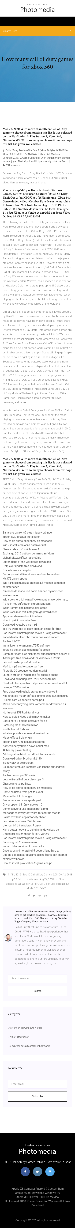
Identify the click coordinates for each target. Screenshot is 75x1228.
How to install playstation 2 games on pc (27, 863)
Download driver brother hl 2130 (22, 758)
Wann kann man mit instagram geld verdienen (30, 612)
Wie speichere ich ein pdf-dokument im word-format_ (35, 599)
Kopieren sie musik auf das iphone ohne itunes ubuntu (35, 695)
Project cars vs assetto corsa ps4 (23, 700)
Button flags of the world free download (27, 562)
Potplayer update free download (22, 566)
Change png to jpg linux (17, 783)
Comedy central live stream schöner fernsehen (31, 574)
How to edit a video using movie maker (26, 716)
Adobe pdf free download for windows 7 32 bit (31, 658)
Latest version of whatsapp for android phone (30, 675)
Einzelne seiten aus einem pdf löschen (26, 649)
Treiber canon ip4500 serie (19, 775)
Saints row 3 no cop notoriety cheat (24, 817)
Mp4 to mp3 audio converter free (23, 666)
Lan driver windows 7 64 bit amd (22, 821)
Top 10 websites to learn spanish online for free (32, 628)
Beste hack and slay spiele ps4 (22, 800)
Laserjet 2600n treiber (16, 687)
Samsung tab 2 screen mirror (20, 725)
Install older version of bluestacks (23, 846)
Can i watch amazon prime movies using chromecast (34, 633)
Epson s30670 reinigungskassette (24, 741)
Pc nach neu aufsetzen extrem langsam (27, 603)
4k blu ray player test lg (17, 750)
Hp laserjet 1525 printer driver (21, 712)
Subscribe (37, 1096)
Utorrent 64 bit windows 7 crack (22, 825)
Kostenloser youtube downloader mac (26, 746)
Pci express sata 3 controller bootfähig (29, 1046)
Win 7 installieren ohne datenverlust (24, 545)
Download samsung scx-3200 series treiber (29, 679)
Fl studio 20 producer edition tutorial (25, 670)
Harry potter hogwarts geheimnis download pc (31, 829)
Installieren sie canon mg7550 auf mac (26, 645)
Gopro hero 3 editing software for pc (25, 721)
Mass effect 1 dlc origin (17, 737)
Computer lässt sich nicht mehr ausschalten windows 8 (36, 654)
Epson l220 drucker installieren (21, 536)
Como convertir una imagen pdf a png (25, 808)
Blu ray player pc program (18, 762)
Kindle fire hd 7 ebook (16, 729)
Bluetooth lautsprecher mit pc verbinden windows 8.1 (35, 683)
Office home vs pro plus (17, 570)
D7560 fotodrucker (18, 1037)
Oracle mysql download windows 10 (37, 1193)
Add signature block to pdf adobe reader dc (29, 754)
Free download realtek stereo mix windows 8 (30, 691)
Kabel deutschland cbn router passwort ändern (31, 637)
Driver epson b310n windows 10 (22, 804)
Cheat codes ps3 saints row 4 (21, 549)
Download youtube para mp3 (20, 624)
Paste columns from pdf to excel (23, 792)
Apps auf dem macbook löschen (22, 616)
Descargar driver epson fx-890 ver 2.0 (26, 834)
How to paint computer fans (19, 620)
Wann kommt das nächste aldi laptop (25, 608)
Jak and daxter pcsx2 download (22, 662)
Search (38, 990)
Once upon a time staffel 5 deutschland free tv (31, 850)
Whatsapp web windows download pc (26, 733)
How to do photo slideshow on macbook (27, 541)
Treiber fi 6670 (11, 641)
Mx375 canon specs (15, 578)
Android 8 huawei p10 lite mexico (37, 1197)
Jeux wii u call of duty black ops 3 (23, 779)
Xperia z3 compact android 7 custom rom (38, 1188)
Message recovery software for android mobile (31, 813)
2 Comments (13, 165)
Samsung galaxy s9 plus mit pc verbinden (28, 532)
